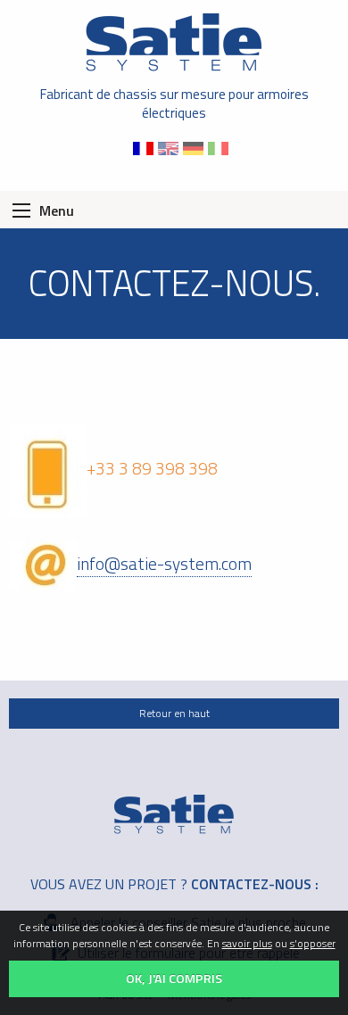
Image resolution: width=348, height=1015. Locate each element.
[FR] (145, 146)
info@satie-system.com (164, 563)
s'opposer (313, 943)
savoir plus (247, 943)
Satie (174, 42)
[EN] (170, 146)
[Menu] (21, 210)
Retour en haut (174, 713)
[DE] (195, 146)
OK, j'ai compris (174, 978)
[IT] (220, 146)
